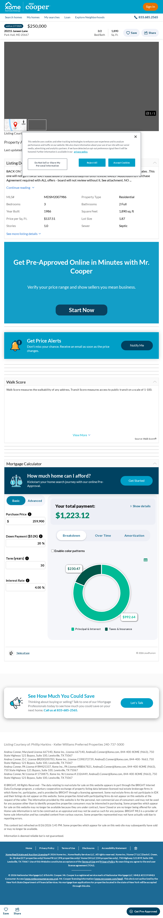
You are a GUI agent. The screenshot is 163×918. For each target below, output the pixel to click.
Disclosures (88, 848)
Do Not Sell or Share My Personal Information (47, 164)
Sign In (150, 6)
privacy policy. (81, 151)
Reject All (92, 162)
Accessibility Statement (114, 848)
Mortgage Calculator (24, 463)
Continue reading (18, 187)
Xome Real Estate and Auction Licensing (27, 854)
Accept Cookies (122, 162)
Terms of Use (68, 848)
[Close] (135, 136)
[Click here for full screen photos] (153, 47)
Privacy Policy (46, 848)
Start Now (81, 310)
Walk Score (16, 382)
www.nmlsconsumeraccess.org (41, 878)
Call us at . (61, 710)
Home (29, 848)
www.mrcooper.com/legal (108, 878)
